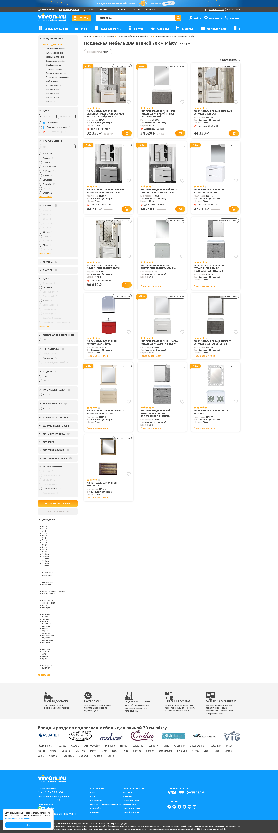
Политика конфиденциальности (105, 804)
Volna (41, 755)
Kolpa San (215, 745)
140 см (45, 566)
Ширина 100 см (53, 101)
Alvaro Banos (45, 745)
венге (45, 621)
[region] (57, 174)
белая (45, 617)
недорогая (47, 665)
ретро (45, 605)
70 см (44, 540)
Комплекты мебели (55, 49)
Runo (125, 750)
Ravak (104, 750)
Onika (53, 750)
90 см (44, 549)
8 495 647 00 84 (50, 792)
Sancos (137, 750)
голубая (46, 638)
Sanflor (150, 750)
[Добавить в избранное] (129, 102)
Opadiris (65, 750)
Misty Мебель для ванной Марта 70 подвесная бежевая (105, 411)
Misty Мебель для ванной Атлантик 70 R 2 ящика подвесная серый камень (155, 413)
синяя (45, 628)
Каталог (88, 36)
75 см (44, 542)
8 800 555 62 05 (50, 800)
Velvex (195, 750)
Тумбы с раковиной (55, 53)
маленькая (47, 582)
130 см (45, 563)
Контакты (151, 9)
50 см (44, 531)
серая (45, 631)
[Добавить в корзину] (127, 133)
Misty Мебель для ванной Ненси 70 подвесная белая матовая (158, 190)
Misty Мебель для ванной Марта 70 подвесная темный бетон (212, 342)
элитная (46, 668)
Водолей (84, 755)
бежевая (46, 624)
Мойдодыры (52, 81)
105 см (45, 556)
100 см (45, 554)
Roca (115, 750)
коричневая (47, 640)
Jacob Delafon (197, 745)
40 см (44, 526)
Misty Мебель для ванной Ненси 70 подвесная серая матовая (105, 190)
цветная (46, 614)
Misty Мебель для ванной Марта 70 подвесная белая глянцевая (159, 342)
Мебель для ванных (104, 36)
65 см (44, 538)
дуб (44, 654)
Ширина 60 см (52, 93)
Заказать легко (130, 804)
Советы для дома (131, 808)
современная (48, 603)
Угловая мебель (53, 85)
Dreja (166, 745)
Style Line (182, 750)
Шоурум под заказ (69, 9)
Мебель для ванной (53, 44)
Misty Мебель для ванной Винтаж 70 (102, 484)
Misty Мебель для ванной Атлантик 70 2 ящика (209, 190)
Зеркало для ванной (55, 57)
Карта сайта (95, 808)
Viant (206, 750)
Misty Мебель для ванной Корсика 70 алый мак (102, 342)
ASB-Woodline (92, 745)
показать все (45, 196)
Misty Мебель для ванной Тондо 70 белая (213, 411)
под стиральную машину (54, 591)
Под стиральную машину (58, 77)
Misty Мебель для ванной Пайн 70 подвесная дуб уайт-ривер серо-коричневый (158, 114)
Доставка (88, 9)
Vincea (228, 750)
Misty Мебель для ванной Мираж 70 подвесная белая (213, 112)
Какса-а (98, 755)
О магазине (135, 9)
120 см (45, 561)
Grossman (179, 745)
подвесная (47, 572)
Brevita (123, 745)
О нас (93, 792)
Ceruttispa (137, 745)
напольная (47, 575)
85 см (44, 547)
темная (45, 651)
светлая (46, 649)
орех (44, 658)
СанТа (111, 755)
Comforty (153, 745)
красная (46, 626)
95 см (44, 552)
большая (46, 584)
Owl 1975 (80, 750)
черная (45, 619)
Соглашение (96, 800)
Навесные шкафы (54, 69)
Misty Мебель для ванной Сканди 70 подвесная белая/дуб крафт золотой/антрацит (105, 114)
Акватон (53, 755)
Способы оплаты (131, 812)
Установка (119, 9)
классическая (48, 600)
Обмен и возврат (131, 800)
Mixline (41, 750)
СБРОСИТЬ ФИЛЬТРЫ (58, 511)
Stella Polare (165, 750)
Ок (28, 825)
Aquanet (61, 745)
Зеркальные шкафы (55, 61)
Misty (229, 745)
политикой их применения (17, 818)
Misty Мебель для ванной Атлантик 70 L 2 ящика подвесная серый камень (209, 268)
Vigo (217, 750)
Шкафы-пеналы (53, 65)
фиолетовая (48, 635)
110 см (45, 559)
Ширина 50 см (52, 89)
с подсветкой (48, 593)
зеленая (46, 633)
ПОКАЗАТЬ (58, 503)
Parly (93, 750)
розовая (46, 642)
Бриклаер (68, 755)
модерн (46, 607)
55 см (44, 533)
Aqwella (75, 745)
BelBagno (110, 745)
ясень (45, 656)
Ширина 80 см (52, 97)
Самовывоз (103, 9)
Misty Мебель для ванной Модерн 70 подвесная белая (103, 266)
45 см (44, 528)
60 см (44, 535)
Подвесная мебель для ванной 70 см (134, 36)
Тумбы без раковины (56, 73)
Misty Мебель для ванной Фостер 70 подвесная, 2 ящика (158, 266)
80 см (44, 545)
